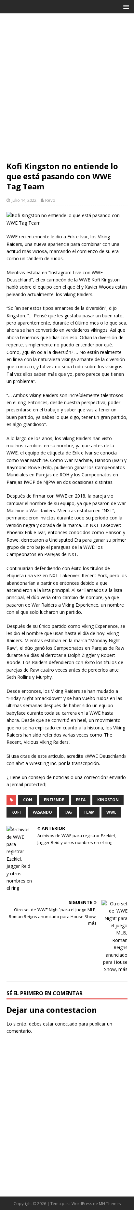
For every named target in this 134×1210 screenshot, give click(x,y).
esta (81, 800)
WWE (111, 812)
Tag (68, 812)
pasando (42, 812)
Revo (50, 200)
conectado (66, 1024)
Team (89, 812)
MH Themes (110, 1203)
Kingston (108, 800)
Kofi (16, 812)
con (27, 800)
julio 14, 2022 (24, 200)
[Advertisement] (67, 90)
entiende (54, 800)
